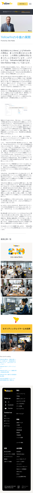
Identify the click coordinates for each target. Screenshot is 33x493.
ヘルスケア (19, 427)
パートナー (19, 464)
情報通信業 (19, 430)
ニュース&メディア (21, 459)
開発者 (5, 459)
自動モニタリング (20, 398)
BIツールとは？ (20, 413)
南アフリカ (6, 426)
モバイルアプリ (20, 408)
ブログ (18, 456)
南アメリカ (6, 421)
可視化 (18, 396)
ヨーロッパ (6, 423)
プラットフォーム (20, 393)
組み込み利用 (7, 451)
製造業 (18, 432)
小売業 (18, 425)
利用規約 (18, 487)
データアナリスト (8, 456)
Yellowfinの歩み (20, 454)
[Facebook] (10, 405)
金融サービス (19, 422)
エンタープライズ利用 (9, 454)
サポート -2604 (20, 461)
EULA (17, 474)
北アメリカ (6, 418)
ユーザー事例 (19, 442)
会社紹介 (18, 451)
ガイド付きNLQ (20, 403)
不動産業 (18, 435)
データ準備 (19, 406)
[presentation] (7, 3)
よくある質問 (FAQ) (21, 476)
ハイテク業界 (19, 437)
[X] (10, 402)
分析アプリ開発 (8, 461)
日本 (5, 416)
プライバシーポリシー (21, 466)
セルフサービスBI (20, 401)
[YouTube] (10, 408)
